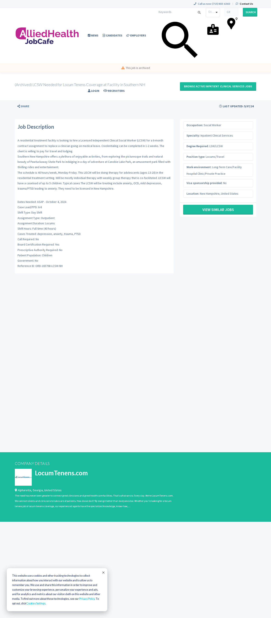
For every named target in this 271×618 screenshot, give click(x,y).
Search (251, 12)
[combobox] (213, 12)
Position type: (196, 157)
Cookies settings (36, 603)
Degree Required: (198, 146)
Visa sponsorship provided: (205, 183)
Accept (103, 572)
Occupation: (195, 125)
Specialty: (193, 135)
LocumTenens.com (61, 473)
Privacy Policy (87, 598)
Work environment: (199, 167)
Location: (193, 193)
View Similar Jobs (218, 209)
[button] (23, 106)
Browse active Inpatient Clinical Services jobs (218, 86)
